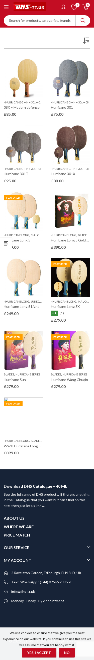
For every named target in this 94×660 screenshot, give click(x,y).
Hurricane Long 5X (65, 306)
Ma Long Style (41, 235)
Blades (83, 235)
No (67, 652)
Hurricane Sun (15, 379)
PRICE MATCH (17, 535)
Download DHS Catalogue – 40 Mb (35, 486)
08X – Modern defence (22, 107)
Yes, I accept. (39, 652)
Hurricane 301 (62, 107)
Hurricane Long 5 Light (21, 306)
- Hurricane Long (16, 235)
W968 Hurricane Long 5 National (29, 446)
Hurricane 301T (16, 174)
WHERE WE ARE (19, 526)
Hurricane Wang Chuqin (69, 379)
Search (83, 20)
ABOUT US (14, 518)
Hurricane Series (28, 374)
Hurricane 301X (63, 174)
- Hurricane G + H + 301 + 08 (22, 102)
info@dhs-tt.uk (23, 591)
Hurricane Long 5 (17, 240)
